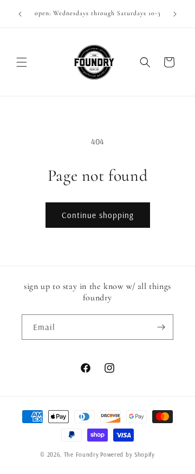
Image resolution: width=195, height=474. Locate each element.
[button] (22, 62)
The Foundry (81, 454)
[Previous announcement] (20, 14)
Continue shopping (98, 215)
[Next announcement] (175, 14)
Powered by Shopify (127, 454)
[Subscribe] (161, 327)
